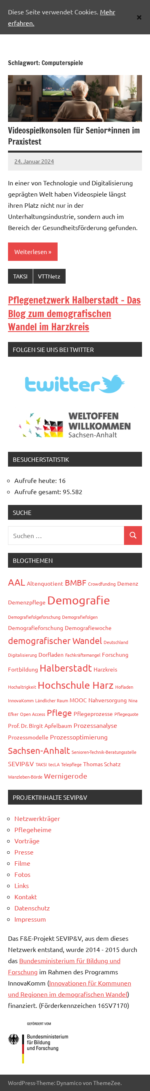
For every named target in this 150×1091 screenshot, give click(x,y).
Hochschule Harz (76, 685)
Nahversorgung (107, 699)
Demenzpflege (27, 602)
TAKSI (20, 276)
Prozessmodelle (28, 737)
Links (21, 885)
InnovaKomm (21, 700)
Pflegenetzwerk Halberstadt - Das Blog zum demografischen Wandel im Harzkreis (74, 313)
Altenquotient (45, 583)
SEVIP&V (21, 763)
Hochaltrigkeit (22, 687)
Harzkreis (105, 669)
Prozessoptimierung (79, 737)
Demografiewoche (88, 627)
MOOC (78, 699)
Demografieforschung (35, 627)
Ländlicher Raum (51, 700)
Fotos (22, 874)
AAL (16, 582)
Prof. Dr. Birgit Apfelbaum (40, 725)
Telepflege (71, 764)
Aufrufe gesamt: (38, 491)
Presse (24, 852)
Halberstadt (66, 668)
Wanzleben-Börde (25, 776)
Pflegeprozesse (93, 713)
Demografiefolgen (80, 617)
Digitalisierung (22, 655)
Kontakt (25, 896)
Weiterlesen (30, 251)
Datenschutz (32, 908)
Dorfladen (51, 654)
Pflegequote (126, 714)
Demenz (127, 583)
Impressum (30, 919)
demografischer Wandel (55, 640)
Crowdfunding (102, 583)
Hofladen (124, 687)
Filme (22, 863)
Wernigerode (65, 775)
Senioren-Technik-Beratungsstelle (104, 752)
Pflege (59, 712)
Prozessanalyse (95, 725)
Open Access (32, 714)
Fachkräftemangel (82, 655)
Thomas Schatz (102, 763)
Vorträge (27, 841)
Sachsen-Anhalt (39, 750)
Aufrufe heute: (36, 480)
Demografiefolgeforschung (34, 617)
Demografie (78, 600)
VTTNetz (49, 276)
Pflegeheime (33, 829)
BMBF (75, 582)
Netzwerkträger (37, 818)
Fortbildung (23, 669)
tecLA (54, 764)
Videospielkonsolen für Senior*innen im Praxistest (74, 136)
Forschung (115, 654)
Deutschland (116, 642)
